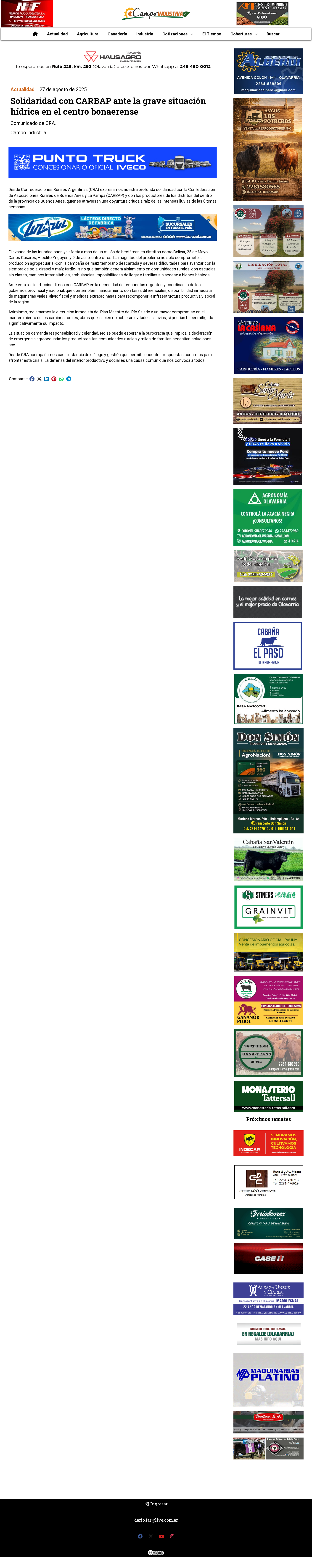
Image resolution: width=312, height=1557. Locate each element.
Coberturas (241, 34)
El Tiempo (211, 34)
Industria (144, 34)
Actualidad (57, 34)
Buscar (273, 34)
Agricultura (87, 34)
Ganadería (117, 34)
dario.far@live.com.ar (156, 1520)
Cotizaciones (175, 34)
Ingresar (158, 1504)
